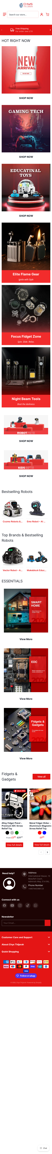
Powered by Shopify (34, 982)
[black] (7, 833)
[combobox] (22, 14)
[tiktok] (28, 905)
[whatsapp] (35, 905)
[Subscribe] (47, 923)
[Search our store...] (35, 14)
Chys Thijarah (21, 982)
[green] (17, 833)
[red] (39, 833)
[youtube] (12, 905)
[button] (4, 14)
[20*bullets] (21, 833)
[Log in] (42, 14)
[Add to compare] (23, 816)
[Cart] (47, 14)
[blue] (44, 833)
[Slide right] (50, 30)
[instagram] (20, 905)
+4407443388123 (36, 888)
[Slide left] (1, 30)
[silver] (12, 833)
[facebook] (4, 905)
